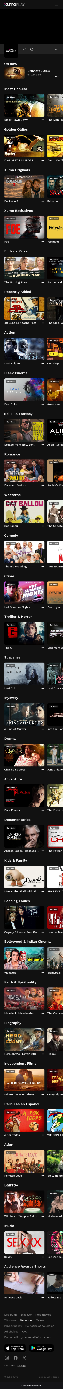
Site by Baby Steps (49, 1377)
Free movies (43, 1314)
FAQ (24, 1331)
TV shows (10, 1320)
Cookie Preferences (31, 1385)
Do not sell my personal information (27, 1337)
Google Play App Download (42, 1349)
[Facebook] (15, 1358)
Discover (26, 1314)
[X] (24, 1358)
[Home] (14, 4)
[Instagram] (6, 1358)
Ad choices (11, 1331)
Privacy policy (13, 1326)
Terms (40, 1320)
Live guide (11, 1314)
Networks (26, 1320)
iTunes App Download (15, 1349)
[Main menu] (57, 4)
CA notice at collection (39, 1326)
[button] (31, 73)
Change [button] (22, 1365)
